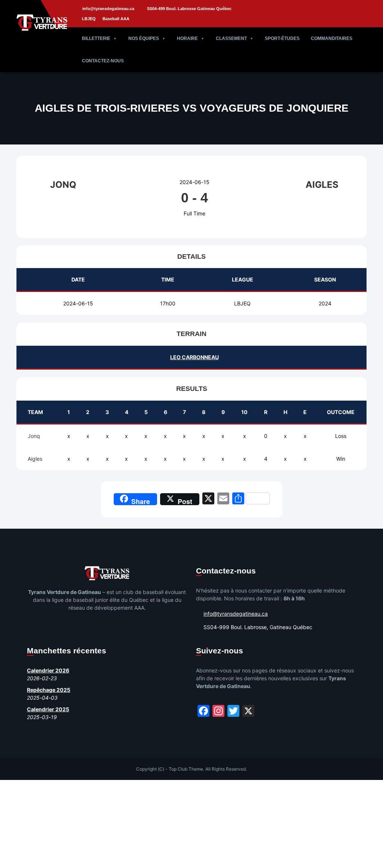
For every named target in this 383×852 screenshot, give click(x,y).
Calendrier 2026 (48, 670)
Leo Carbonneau (194, 357)
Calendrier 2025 (48, 709)
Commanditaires (331, 38)
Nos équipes (143, 38)
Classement (231, 38)
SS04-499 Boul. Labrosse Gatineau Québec (189, 8)
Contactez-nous (103, 60)
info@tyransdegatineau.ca (108, 8)
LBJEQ (89, 18)
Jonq (34, 436)
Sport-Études (282, 38)
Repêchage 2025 (48, 690)
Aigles (35, 458)
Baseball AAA (115, 18)
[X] (208, 499)
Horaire (187, 38)
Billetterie (96, 38)
